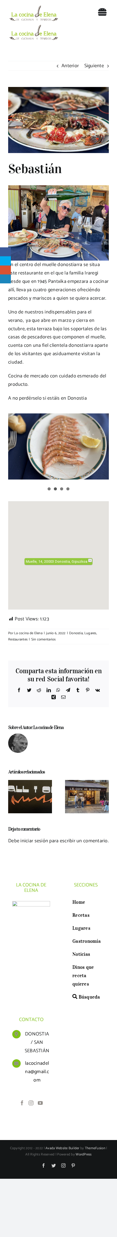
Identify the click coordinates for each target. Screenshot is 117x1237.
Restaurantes (17, 639)
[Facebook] (22, 1102)
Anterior (70, 66)
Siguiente (94, 66)
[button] (58, 548)
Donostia (76, 633)
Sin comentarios (43, 639)
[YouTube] (40, 1102)
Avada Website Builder (62, 1148)
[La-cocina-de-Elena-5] (33, 6)
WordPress (83, 1154)
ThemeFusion (95, 1148)
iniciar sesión (34, 841)
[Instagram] (31, 1102)
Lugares (90, 633)
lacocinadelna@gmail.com (37, 1071)
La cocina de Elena (28, 633)
